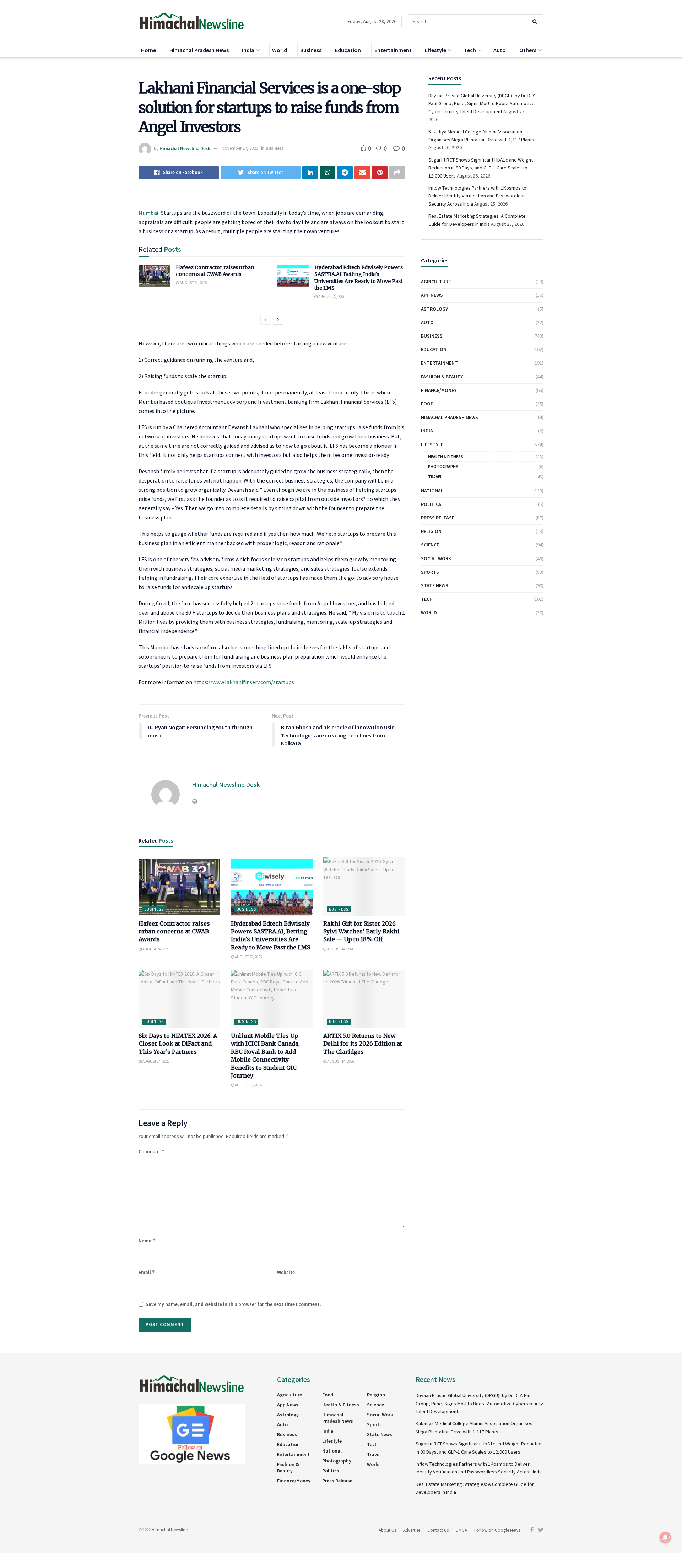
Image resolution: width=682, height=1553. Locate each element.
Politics (431, 504)
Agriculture (436, 281)
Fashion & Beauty (442, 377)
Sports (430, 572)
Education (348, 50)
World (279, 50)
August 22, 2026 (331, 296)
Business (310, 50)
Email (147, 1272)
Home (148, 50)
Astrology (434, 309)
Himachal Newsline (170, 1529)
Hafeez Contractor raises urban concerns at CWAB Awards (215, 271)
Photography (443, 466)
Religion (431, 531)
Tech (470, 50)
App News (432, 295)
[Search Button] (536, 21)
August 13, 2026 (248, 1085)
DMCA (461, 1530)
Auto (499, 50)
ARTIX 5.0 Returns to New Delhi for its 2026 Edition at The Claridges (362, 1043)
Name (147, 1240)
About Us (387, 1530)
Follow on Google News (497, 1530)
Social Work (436, 558)
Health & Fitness (445, 456)
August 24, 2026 (193, 282)
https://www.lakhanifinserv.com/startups (243, 682)
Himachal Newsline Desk (184, 148)
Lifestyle (435, 50)
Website (286, 1272)
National (432, 490)
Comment (152, 1151)
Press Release (437, 517)
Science (430, 544)
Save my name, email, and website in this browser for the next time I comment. (233, 1304)
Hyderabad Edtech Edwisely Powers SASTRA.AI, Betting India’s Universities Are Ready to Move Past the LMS (358, 277)
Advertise (411, 1530)
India (248, 50)
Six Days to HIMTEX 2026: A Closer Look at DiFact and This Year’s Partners (178, 1043)
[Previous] (265, 320)
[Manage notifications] (665, 1537)
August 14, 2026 (340, 949)
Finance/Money (438, 390)
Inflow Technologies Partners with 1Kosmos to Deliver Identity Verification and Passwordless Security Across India (477, 196)
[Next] (278, 320)
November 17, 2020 (240, 148)
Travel (435, 476)
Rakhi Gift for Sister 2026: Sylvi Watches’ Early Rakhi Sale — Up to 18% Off (361, 931)
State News (434, 585)
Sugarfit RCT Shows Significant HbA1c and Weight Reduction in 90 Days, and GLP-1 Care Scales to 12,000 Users (480, 168)
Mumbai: (149, 212)
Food (427, 403)
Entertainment (393, 50)
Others (527, 50)
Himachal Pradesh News (199, 50)
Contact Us (438, 1530)
